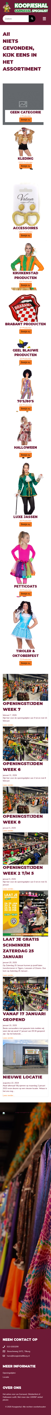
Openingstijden (9, 1373)
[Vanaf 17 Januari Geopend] (25, 994)
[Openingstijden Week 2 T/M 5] (25, 848)
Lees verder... (9, 725)
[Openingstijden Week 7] (25, 687)
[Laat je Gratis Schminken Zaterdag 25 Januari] (25, 913)
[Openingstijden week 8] (25, 800)
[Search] (32, 18)
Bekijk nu (25, 120)
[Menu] (44, 18)
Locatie (6, 1377)
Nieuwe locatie (22, 1077)
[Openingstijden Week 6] (25, 743)
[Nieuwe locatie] (25, 1057)
